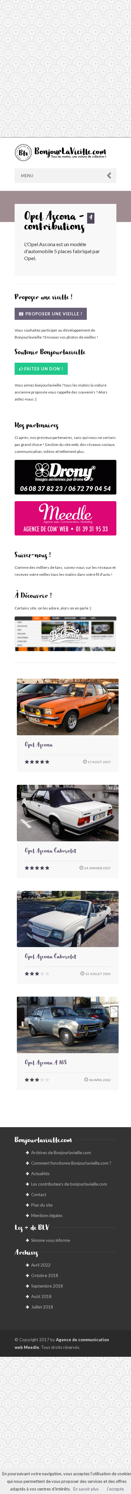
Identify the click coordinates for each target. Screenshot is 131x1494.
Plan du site (41, 1205)
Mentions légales (46, 1215)
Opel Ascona (38, 745)
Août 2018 (41, 1296)
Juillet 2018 (42, 1306)
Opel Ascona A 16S (46, 1063)
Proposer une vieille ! (53, 313)
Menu (27, 175)
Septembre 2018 (47, 1286)
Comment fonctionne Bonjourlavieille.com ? (71, 1163)
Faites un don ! (43, 368)
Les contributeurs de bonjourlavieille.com (69, 1184)
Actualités (40, 1173)
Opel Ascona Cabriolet (50, 851)
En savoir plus (86, 1488)
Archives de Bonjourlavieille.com (61, 1152)
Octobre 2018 (44, 1275)
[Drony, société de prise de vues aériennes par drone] (65, 480)
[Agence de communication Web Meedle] (65, 521)
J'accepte (115, 1488)
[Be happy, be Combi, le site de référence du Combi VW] (65, 633)
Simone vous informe (50, 1240)
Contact (38, 1194)
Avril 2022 (41, 1265)
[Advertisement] (65, 68)
